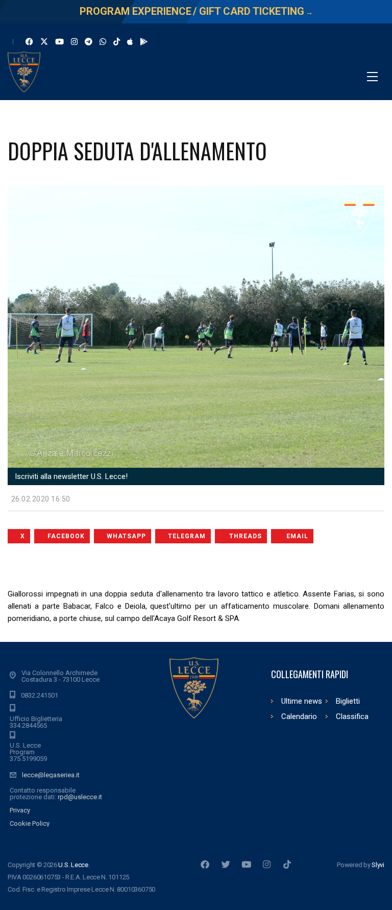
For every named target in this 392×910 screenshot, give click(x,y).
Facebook (66, 536)
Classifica (352, 716)
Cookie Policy (30, 823)
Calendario (299, 716)
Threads (245, 536)
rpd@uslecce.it (80, 797)
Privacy (20, 810)
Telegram (187, 536)
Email (297, 536)
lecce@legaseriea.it (51, 775)
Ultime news (301, 701)
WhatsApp (126, 536)
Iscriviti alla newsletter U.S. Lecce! (70, 476)
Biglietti (348, 701)
